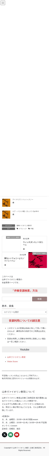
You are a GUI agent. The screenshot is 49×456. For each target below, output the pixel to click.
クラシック (23, 229)
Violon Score (12, 361)
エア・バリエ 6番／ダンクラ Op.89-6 (25, 211)
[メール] (10, 434)
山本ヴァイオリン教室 (16, 357)
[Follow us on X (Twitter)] (4, 434)
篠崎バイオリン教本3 (24, 225)
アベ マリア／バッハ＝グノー (22, 199)
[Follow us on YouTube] (16, 434)
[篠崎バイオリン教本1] (37, 258)
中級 (32, 229)
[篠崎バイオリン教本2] (11, 242)
